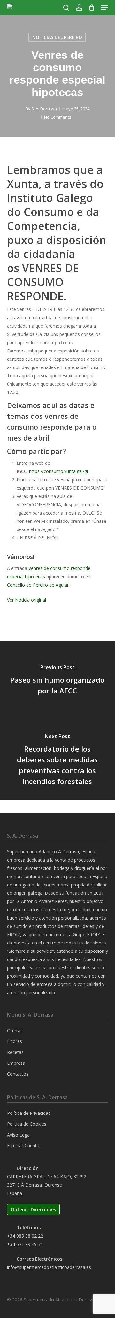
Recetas (15, 1052)
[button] (104, 7)
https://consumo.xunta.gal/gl (58, 471)
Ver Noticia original (26, 600)
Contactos (17, 1074)
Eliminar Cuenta (23, 1146)
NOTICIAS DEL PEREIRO (57, 37)
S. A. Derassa (44, 109)
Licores (14, 1041)
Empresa (16, 1063)
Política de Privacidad (29, 1113)
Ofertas (15, 1030)
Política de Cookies (26, 1124)
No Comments (57, 117)
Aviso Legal (19, 1135)
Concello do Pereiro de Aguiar (38, 585)
